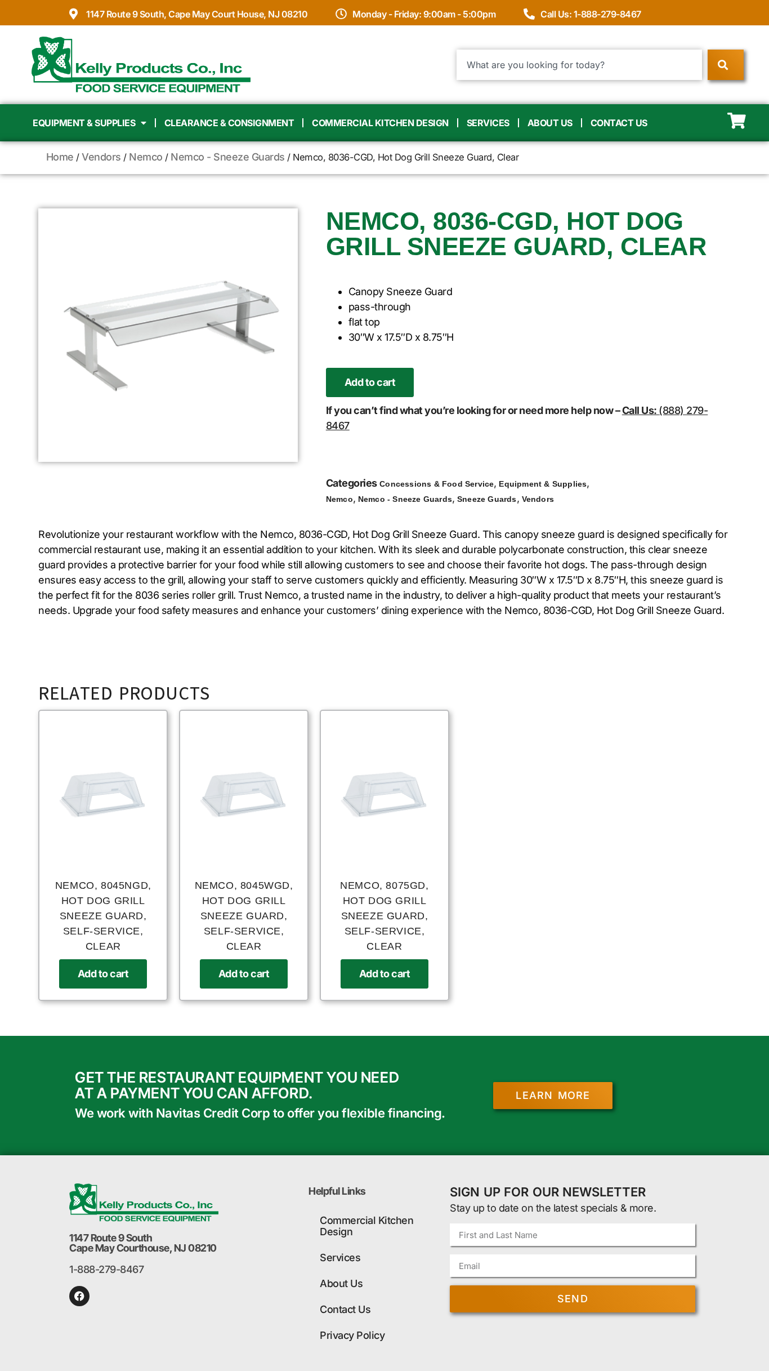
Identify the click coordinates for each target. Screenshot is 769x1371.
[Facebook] (79, 1296)
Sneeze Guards (487, 499)
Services (488, 122)
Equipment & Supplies (84, 122)
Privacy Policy (352, 1335)
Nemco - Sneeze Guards (228, 157)
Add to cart (370, 382)
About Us (550, 122)
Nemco (146, 157)
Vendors (101, 157)
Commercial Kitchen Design (380, 122)
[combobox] (580, 65)
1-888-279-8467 (106, 1269)
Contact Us (619, 122)
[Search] (725, 65)
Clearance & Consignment (229, 122)
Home (60, 157)
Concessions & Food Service (436, 483)
